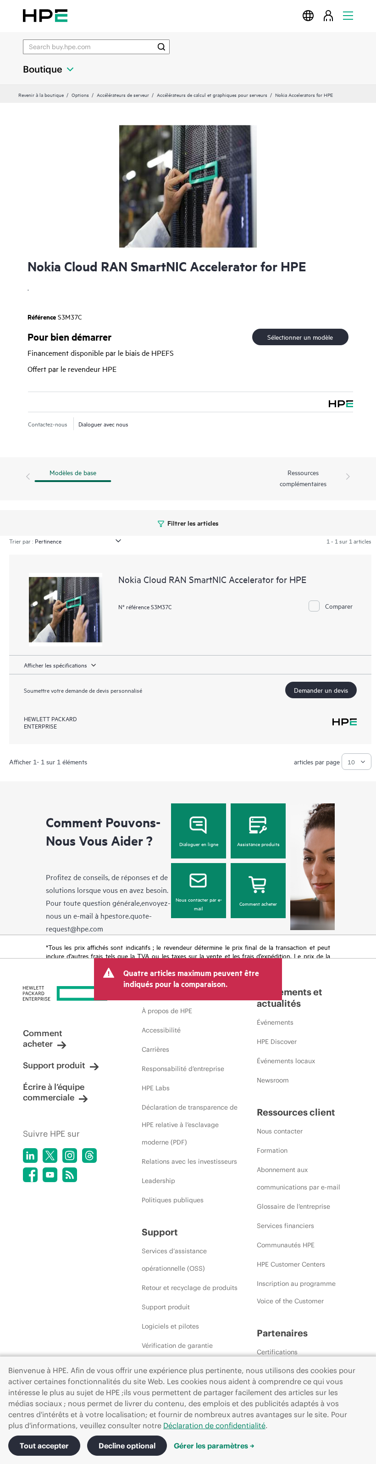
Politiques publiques (173, 1200)
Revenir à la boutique (41, 94)
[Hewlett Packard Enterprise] (45, 15)
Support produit (54, 1065)
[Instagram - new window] (69, 1155)
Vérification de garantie (177, 1345)
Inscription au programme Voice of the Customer (296, 1292)
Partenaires (282, 1333)
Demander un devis (321, 689)
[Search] (161, 46)
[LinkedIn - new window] (30, 1155)
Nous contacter (280, 1131)
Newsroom (273, 1080)
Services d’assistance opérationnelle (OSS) (174, 1260)
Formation (272, 1150)
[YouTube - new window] (50, 1174)
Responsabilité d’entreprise (183, 1069)
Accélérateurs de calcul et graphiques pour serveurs (212, 94)
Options (80, 94)
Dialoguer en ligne (198, 843)
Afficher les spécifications (55, 665)
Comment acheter (258, 903)
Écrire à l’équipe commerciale (53, 1092)
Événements (275, 1022)
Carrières (155, 1049)
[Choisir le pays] (308, 15)
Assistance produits (258, 843)
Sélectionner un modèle (300, 336)
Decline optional (127, 1445)
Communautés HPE (286, 1245)
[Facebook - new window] (30, 1174)
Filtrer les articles (192, 522)
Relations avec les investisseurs (189, 1161)
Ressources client (296, 1112)
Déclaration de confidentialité (214, 1425)
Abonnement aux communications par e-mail (298, 1178)
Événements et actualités (289, 997)
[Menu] (348, 15)
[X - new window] (50, 1155)
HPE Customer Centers (291, 1264)
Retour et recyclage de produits (190, 1288)
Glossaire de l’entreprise (293, 1206)
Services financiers (285, 1226)
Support (160, 1232)
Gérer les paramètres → (214, 1445)
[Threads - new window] (89, 1155)
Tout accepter (44, 1445)
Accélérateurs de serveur (123, 94)
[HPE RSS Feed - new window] (69, 1174)
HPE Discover (277, 1042)
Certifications (277, 1352)
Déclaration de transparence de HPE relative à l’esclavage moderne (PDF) (190, 1124)
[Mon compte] (328, 15)
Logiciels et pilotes (170, 1326)
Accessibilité (161, 1030)
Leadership (158, 1181)
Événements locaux (286, 1061)
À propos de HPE (167, 1011)
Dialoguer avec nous (103, 424)
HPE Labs (156, 1088)
